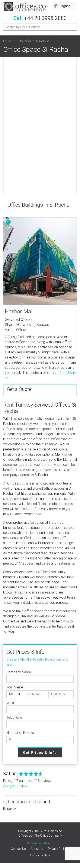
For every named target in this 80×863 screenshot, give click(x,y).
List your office (40, 855)
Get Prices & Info (40, 753)
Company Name (18, 672)
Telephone (14, 717)
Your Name (14, 687)
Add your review (15, 786)
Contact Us (18, 848)
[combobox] (64, 6)
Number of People (20, 733)
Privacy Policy (57, 848)
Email (10, 702)
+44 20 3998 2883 (45, 18)
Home (7, 41)
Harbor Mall (19, 311)
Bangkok (9, 809)
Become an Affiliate (40, 843)
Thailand (24, 41)
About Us (37, 848)
